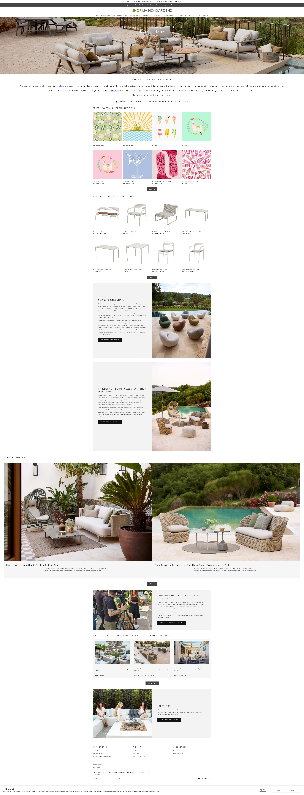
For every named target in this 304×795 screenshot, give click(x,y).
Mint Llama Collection (188, 143)
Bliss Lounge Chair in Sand (130, 231)
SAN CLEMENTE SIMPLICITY (143, 675)
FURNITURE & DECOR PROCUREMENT (171, 622)
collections (114, 90)
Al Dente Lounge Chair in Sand (161, 231)
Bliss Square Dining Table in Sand (132, 269)
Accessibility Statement (99, 761)
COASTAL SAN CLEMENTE (182, 675)
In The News (136, 753)
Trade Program (137, 759)
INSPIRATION (152, 683)
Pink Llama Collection (98, 181)
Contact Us (96, 750)
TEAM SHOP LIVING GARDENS (169, 719)
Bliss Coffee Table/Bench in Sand (191, 231)
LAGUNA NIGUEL (100, 675)
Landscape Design (178, 753)
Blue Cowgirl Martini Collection (131, 181)
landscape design (194, 615)
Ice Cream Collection (158, 143)
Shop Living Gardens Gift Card (141, 756)
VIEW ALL (152, 189)
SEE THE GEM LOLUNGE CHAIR (110, 339)
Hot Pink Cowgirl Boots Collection (161, 181)
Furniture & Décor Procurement (181, 750)
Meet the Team (137, 750)
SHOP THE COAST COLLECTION (110, 422)
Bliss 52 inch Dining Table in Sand (102, 269)
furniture (60, 86)
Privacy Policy (155, 791)
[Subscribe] (119, 778)
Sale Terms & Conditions (99, 753)
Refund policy (96, 767)
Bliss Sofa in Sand (98, 231)
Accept (278, 790)
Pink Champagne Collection (190, 181)
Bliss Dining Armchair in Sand (190, 269)
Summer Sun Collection (129, 143)
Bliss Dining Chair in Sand (159, 269)
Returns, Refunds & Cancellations (102, 756)
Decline (293, 790)
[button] (94, 10)
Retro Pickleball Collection (100, 143)
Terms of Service (97, 764)
